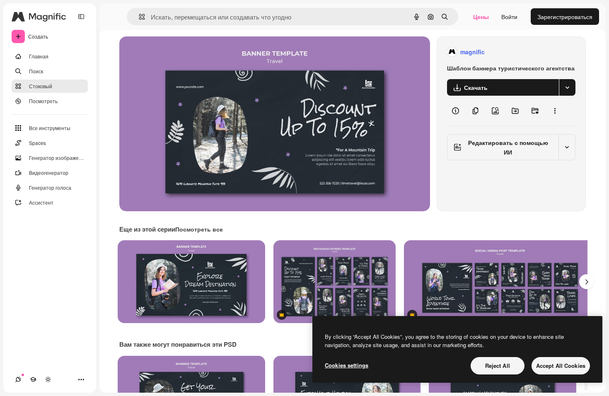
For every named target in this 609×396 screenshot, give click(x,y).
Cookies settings (346, 365)
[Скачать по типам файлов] (567, 87)
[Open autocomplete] (138, 17)
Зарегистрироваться (564, 16)
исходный (175, 52)
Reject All (497, 365)
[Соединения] (18, 379)
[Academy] (33, 379)
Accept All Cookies (560, 365)
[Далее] (586, 281)
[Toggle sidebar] (81, 16)
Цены (481, 16)
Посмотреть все (199, 229)
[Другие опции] (554, 110)
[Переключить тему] (48, 379)
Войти (509, 16)
